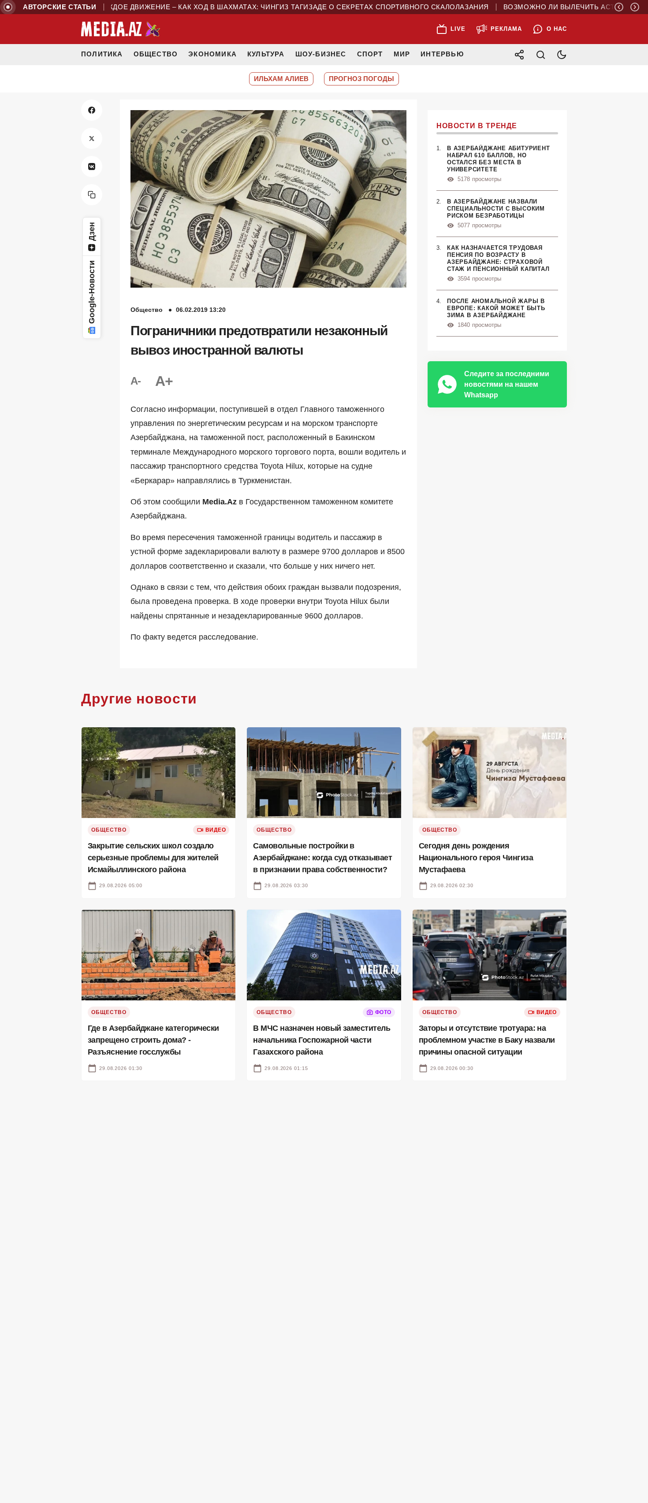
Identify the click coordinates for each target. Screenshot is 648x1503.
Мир (402, 54)
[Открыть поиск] (540, 54)
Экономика (212, 54)
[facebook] (91, 110)
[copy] (91, 194)
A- (135, 381)
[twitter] (91, 138)
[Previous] (618, 7)
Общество (156, 54)
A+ (164, 381)
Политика (102, 54)
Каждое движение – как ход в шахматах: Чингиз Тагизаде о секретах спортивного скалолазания (265, 7)
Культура (266, 54)
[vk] (91, 166)
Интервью (442, 54)
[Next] (634, 7)
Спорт (370, 54)
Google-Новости (91, 292)
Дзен (91, 231)
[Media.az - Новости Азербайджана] (120, 29)
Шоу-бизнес (320, 54)
